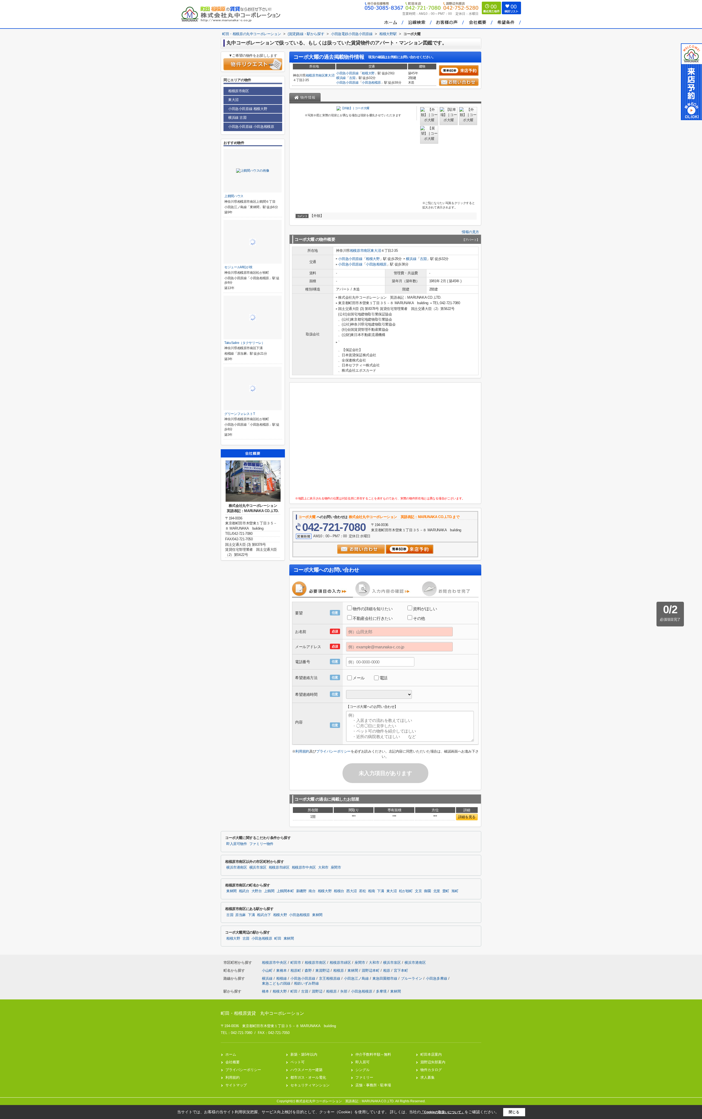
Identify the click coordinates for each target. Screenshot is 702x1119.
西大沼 (351, 891)
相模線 (282, 978)
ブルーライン (412, 978)
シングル (362, 1070)
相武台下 (264, 915)
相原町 (296, 970)
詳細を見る (466, 817)
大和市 (323, 867)
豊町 (445, 891)
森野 (309, 970)
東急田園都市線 (385, 978)
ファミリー (364, 1077)
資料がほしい (425, 608)
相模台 (339, 891)
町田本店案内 (431, 1054)
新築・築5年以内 (303, 1054)
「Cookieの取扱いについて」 (443, 1112)
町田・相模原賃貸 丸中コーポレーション (262, 1013)
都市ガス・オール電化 (308, 1077)
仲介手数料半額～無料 (373, 1054)
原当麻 (240, 915)
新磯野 (301, 891)
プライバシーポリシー (333, 751)
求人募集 (427, 1077)
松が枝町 (406, 891)
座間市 (336, 867)
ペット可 (297, 1062)
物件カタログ (431, 1070)
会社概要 (232, 1062)
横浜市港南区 (236, 867)
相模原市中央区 (304, 867)
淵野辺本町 (371, 970)
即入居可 (362, 1062)
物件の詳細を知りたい (373, 608)
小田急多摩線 (437, 978)
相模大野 (368, 73)
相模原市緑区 (279, 867)
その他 (419, 618)
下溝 (380, 891)
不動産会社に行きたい (373, 618)
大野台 (256, 891)
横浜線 (341, 78)
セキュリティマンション (310, 1085)
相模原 (339, 970)
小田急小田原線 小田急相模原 (251, 127)
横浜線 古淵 (237, 117)
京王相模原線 (330, 978)
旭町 (454, 891)
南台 (311, 891)
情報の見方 (470, 232)
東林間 (231, 891)
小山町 (268, 970)
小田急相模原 (371, 82)
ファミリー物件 (261, 844)
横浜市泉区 (258, 867)
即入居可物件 (236, 844)
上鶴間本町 (285, 891)
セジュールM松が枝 (238, 267)
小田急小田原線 (347, 73)
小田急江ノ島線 (357, 978)
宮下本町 (401, 970)
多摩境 (381, 991)
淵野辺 (317, 991)
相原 (387, 970)
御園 (427, 891)
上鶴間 (269, 891)
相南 (371, 891)
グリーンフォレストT (239, 414)
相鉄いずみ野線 (306, 983)
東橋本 (282, 970)
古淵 (352, 78)
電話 (383, 678)
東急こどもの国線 (276, 983)
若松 (362, 891)
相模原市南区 (315, 75)
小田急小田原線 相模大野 (247, 109)
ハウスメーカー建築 (306, 1070)
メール (359, 678)
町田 (277, 938)
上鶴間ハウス (234, 196)
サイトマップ (236, 1085)
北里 (436, 891)
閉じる (514, 1112)
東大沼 (329, 75)
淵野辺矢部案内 (432, 1062)
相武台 (244, 891)
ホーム (230, 1054)
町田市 (295, 962)
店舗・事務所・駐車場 (373, 1085)
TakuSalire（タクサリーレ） (244, 343)
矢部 (343, 991)
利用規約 (302, 751)
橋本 (265, 991)
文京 (418, 891)
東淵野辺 (323, 970)
